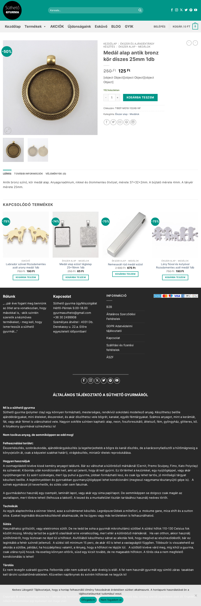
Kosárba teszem (140, 97)
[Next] (90, 87)
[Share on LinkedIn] (133, 122)
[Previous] (9, 87)
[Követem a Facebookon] (171, 10)
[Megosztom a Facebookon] (107, 122)
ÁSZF (110, 357)
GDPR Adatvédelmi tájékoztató (119, 328)
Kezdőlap (13, 26)
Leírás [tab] (7, 173)
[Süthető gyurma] (22, 10)
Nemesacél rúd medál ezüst (125, 264)
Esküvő (101, 26)
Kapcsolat (113, 338)
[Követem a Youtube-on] (195, 10)
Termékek (33, 26)
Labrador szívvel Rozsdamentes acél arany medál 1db (26, 266)
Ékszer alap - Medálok (134, 46)
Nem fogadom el (111, 599)
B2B (109, 307)
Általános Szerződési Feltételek (120, 316)
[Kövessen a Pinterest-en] (190, 10)
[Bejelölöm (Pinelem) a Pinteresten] (126, 122)
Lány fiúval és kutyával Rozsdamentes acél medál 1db (175, 266)
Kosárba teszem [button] (26, 277)
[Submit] (140, 10)
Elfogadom (88, 599)
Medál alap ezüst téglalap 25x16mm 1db (75, 266)
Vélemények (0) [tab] (56, 173)
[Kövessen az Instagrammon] (176, 10)
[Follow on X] (181, 10)
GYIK (129, 26)
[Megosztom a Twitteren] (113, 122)
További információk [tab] (28, 173)
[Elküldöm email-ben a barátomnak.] (120, 122)
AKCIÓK (57, 26)
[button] (160, 26)
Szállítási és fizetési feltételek (120, 347)
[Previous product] (195, 43)
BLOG (116, 26)
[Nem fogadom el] (195, 596)
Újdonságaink (79, 26)
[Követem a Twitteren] (186, 10)
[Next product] (189, 43)
